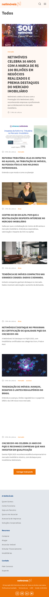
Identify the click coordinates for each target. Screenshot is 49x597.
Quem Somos (7, 501)
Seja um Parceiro (9, 510)
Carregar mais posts (24, 472)
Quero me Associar (10, 514)
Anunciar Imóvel (9, 544)
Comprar (5, 536)
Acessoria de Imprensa (11, 518)
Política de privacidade (9, 588)
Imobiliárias (7, 553)
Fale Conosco (7, 566)
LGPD (31, 588)
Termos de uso (23, 588)
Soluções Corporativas (11, 523)
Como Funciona (8, 506)
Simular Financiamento (12, 549)
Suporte (5, 570)
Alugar (4, 540)
